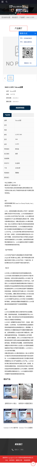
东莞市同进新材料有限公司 (25, 457)
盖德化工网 (19, 460)
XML (6, 460)
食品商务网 (27, 460)
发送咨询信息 (20, 108)
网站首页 (15, 17)
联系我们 (18, 444)
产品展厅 (22, 17)
